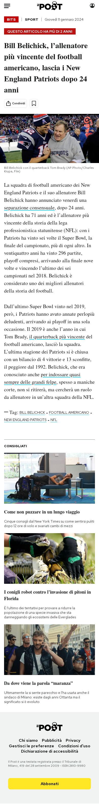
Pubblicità (52, 740)
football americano (69, 412)
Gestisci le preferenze (31, 746)
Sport (31, 19)
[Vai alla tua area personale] (92, 5)
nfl (54, 419)
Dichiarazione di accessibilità (49, 751)
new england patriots (25, 419)
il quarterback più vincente (57, 336)
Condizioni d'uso (74, 746)
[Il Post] (49, 5)
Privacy (73, 740)
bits (11, 19)
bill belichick (32, 412)
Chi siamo (28, 740)
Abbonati (50, 783)
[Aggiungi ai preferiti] (34, 103)
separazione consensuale (29, 207)
